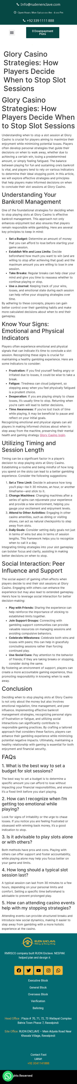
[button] (12, 33)
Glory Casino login (52, 435)
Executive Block (38, 980)
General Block (38, 987)
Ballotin (37, 1008)
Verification (38, 1001)
